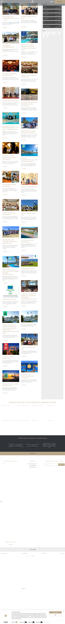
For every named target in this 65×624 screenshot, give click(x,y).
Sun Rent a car (11, 544)
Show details (46, 622)
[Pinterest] (33, 549)
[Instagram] (31, 549)
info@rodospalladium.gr (32, 467)
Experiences (46, 14)
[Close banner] (63, 611)
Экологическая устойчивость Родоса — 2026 (10, 18)
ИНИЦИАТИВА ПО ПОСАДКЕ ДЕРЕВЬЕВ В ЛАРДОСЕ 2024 (9, 241)
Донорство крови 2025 (10, 100)
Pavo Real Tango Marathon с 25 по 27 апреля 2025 (9, 157)
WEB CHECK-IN (38, 4)
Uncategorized (46, 26)
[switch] (25, 622)
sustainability (45, 36)
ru (4, 1)
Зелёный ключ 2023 (9, 299)
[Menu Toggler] (2, 1)
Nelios (63, 553)
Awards (45, 7)
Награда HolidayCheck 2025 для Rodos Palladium (29, 159)
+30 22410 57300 (33, 465)
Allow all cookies (55, 612)
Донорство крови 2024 (29, 187)
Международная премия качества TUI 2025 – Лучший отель (10, 127)
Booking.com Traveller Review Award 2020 (27, 376)
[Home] (1, 501)
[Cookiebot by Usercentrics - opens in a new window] (6, 622)
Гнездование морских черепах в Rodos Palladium (29, 104)
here (29, 616)
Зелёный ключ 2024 (28, 268)
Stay (44, 22)
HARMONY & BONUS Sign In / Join (29, 4)
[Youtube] (34, 549)
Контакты (32, 461)
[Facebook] (30, 549)
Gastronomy (46, 18)
